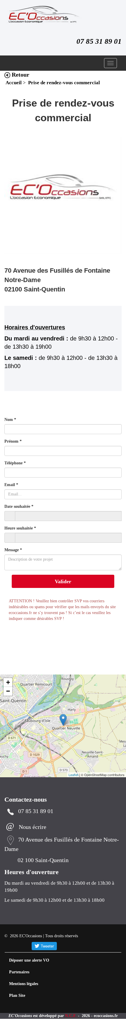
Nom (10, 419)
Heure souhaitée (21, 528)
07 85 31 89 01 (97, 41)
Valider (63, 582)
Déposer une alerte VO (31, 960)
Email (11, 485)
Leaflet (73, 775)
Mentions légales (25, 984)
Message (14, 550)
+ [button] (8, 682)
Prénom (13, 441)
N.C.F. (85, 1016)
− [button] (8, 691)
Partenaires (20, 972)
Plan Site (17, 995)
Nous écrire (34, 827)
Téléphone (15, 463)
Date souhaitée (20, 506)
